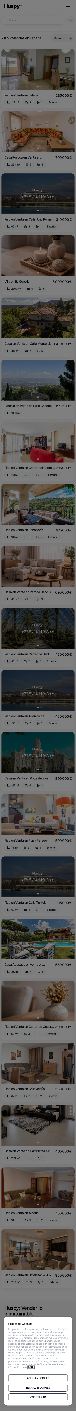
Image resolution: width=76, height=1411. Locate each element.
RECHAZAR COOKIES (38, 1387)
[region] (38, 1361)
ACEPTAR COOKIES (38, 1378)
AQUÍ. (31, 1367)
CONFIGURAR (38, 1397)
